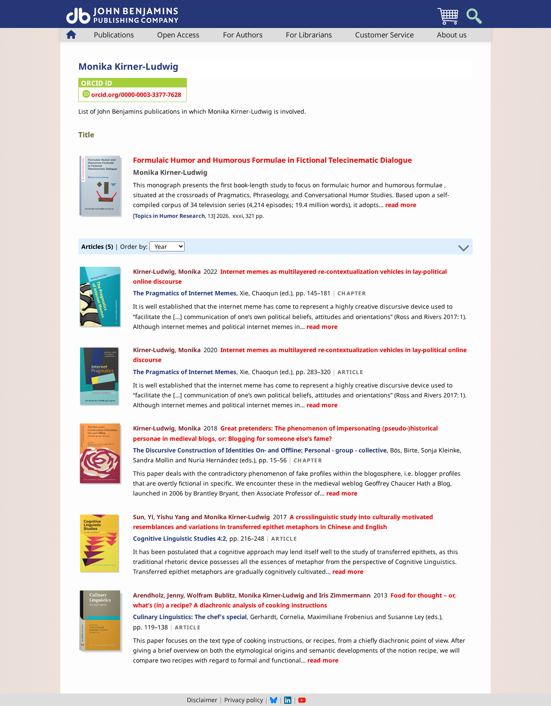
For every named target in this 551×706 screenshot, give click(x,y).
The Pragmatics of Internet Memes (184, 293)
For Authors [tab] (243, 35)
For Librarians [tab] (309, 35)
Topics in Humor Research (170, 216)
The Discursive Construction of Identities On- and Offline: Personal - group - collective (260, 450)
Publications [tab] (114, 35)
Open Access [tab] (178, 35)
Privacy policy (243, 700)
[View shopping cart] (447, 24)
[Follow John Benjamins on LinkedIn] (287, 700)
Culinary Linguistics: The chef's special (190, 617)
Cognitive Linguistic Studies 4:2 (179, 538)
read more (400, 205)
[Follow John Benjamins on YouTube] (302, 700)
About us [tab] (452, 35)
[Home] (122, 11)
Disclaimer (202, 700)
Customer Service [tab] (384, 35)
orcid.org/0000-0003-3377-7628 (136, 94)
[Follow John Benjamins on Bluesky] (273, 700)
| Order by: (115, 246)
